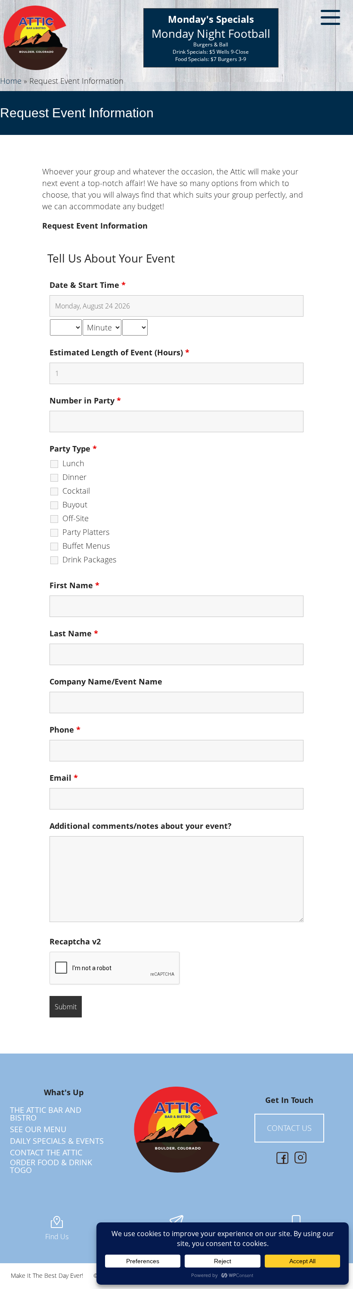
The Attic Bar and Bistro (45, 1113)
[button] (330, 19)
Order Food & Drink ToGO (51, 1166)
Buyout (74, 504)
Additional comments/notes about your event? (141, 826)
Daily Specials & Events (57, 1141)
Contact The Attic (46, 1152)
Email (64, 778)
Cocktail (76, 490)
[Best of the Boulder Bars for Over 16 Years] (35, 38)
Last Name (74, 633)
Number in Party (85, 400)
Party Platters (85, 532)
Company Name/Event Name (106, 681)
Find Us (56, 1236)
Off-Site (75, 518)
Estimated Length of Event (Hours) (119, 352)
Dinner (74, 477)
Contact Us (289, 1128)
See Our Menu (38, 1129)
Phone (65, 729)
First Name (74, 585)
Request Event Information (77, 113)
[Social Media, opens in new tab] (282, 1158)
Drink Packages (89, 559)
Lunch (73, 463)
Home (11, 81)
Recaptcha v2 (75, 941)
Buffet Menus (86, 545)
